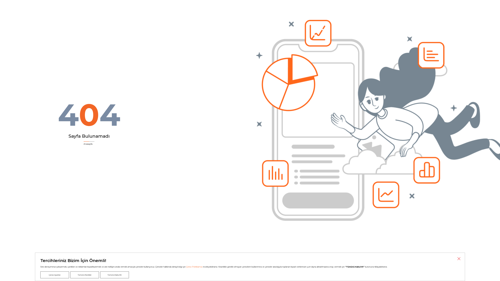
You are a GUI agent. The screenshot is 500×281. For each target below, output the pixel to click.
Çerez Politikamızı (194, 267)
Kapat (458, 258)
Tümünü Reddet (84, 275)
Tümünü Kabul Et (115, 275)
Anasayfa (88, 144)
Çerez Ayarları (55, 275)
